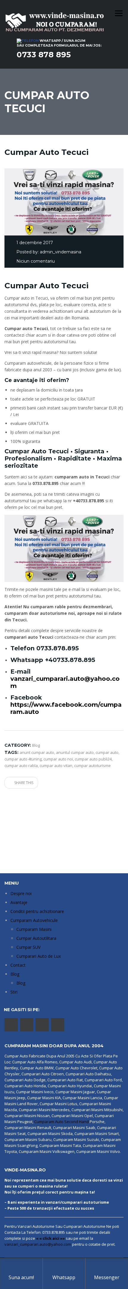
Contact (18, 965)
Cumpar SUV (28, 947)
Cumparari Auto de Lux (38, 956)
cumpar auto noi (58, 759)
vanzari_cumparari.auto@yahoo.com (37, 1244)
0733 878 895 (44, 54)
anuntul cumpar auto (75, 752)
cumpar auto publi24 (93, 759)
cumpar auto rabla (21, 765)
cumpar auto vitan (56, 765)
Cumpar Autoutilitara (36, 938)
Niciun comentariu (35, 261)
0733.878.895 (57, 648)
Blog (14, 974)
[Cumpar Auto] (64, 548)
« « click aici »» (50, 1238)
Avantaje (18, 902)
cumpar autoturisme (92, 765)
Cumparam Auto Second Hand (61, 1121)
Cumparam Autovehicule (34, 920)
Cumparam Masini (33, 929)
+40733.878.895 (70, 659)
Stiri (14, 992)
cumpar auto (107, 752)
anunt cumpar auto (37, 752)
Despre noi (21, 893)
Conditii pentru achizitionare (37, 911)
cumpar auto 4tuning (23, 759)
